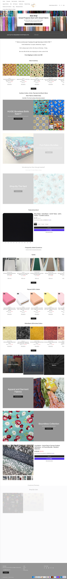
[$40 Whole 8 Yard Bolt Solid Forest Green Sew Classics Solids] (37, 264)
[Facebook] (44, 568)
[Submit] (63, 35)
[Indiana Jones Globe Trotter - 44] (37, 70)
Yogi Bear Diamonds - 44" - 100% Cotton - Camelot (23, 80)
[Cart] (64, 5)
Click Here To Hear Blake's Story (33, 169)
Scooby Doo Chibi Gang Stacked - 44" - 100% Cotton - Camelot (9, 80)
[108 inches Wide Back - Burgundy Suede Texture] (50, 333)
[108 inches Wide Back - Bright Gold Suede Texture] (37, 333)
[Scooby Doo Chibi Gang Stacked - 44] (9, 70)
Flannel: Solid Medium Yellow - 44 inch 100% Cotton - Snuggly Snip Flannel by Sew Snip (50, 309)
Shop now (12, 503)
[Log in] (62, 5)
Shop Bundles (49, 151)
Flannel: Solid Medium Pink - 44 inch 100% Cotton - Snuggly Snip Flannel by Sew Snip (9, 309)
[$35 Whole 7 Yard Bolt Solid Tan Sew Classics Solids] (50, 264)
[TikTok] (53, 568)
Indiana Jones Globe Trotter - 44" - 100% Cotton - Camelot (36, 80)
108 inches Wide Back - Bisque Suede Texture (9, 343)
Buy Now (33, 367)
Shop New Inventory (38, 24)
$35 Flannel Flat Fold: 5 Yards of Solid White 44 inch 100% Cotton (23, 274)
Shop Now (12, 367)
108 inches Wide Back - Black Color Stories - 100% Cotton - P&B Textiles (23, 343)
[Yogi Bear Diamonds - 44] (23, 70)
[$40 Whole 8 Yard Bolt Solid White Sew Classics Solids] (9, 264)
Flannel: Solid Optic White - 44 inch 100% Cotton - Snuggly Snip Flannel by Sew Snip (23, 309)
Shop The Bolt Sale (18, 118)
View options (9, 84)
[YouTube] (51, 568)
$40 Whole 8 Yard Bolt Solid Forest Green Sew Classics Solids (37, 274)
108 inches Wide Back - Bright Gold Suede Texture (37, 343)
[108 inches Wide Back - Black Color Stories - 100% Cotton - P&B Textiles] (23, 333)
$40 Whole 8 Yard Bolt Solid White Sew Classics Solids (9, 274)
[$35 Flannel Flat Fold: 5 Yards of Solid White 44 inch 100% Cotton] (23, 264)
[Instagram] (47, 568)
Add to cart (9, 278)
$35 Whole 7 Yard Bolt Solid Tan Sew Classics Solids (51, 274)
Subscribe (5, 572)
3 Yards (39, 224)
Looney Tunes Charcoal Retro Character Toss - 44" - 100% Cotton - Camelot (50, 80)
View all (33, 88)
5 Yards (42, 224)
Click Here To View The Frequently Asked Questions (33, 249)
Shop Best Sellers (28, 24)
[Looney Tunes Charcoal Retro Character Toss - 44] (50, 70)
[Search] (60, 5)
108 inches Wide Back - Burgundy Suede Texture (50, 343)
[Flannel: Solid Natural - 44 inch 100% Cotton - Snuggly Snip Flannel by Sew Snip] (37, 299)
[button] (4, 74)
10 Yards (46, 224)
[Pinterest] (49, 568)
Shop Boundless (48, 428)
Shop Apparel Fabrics (18, 396)
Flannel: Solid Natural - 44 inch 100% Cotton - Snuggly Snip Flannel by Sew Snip (37, 309)
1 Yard (35, 224)
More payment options (49, 232)
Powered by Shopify (11, 577)
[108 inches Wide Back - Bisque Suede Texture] (9, 333)
